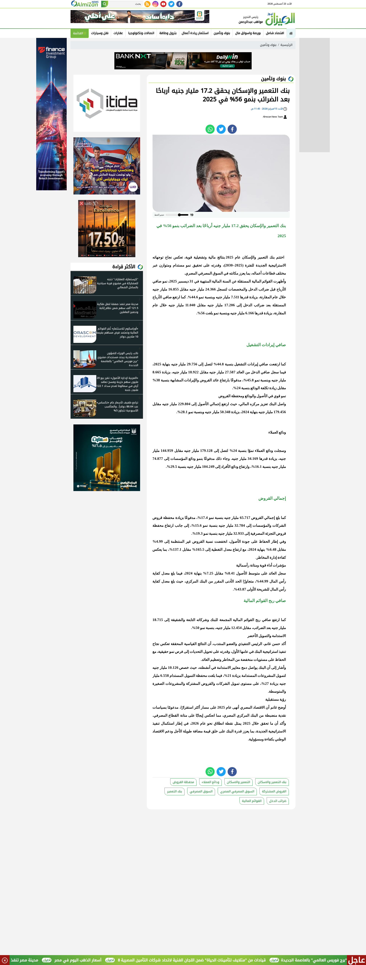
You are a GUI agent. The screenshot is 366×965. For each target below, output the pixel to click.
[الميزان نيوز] (280, 18)
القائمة (78, 33)
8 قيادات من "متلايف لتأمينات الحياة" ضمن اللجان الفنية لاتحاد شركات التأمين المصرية (219, 960)
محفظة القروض (183, 782)
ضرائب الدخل (277, 801)
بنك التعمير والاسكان (272, 782)
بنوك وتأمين (222, 33)
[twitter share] (221, 129)
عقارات (118, 33)
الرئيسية (286, 45)
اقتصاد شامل (275, 33)
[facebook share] (232, 129)
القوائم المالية (252, 801)
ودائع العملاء (210, 782)
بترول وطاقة (168, 33)
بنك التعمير (174, 791)
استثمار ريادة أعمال (195, 33)
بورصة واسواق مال (248, 33)
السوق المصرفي (201, 791)
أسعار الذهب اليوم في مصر (105, 960)
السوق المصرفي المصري (237, 791)
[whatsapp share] (210, 129)
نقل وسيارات (99, 33)
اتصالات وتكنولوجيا (141, 33)
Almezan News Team (273, 117)
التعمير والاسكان (238, 782)
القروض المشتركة (274, 791)
